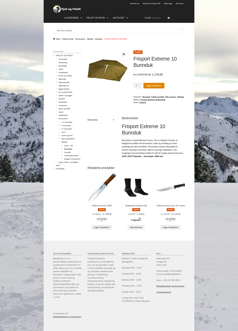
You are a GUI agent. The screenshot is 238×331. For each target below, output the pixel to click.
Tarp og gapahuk (67, 139)
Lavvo (63, 132)
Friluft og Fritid (67, 39)
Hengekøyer (63, 72)
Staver (61, 112)
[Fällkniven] (101, 221)
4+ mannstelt (66, 129)
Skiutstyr (62, 99)
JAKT (58, 165)
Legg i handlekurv (154, 85)
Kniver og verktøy (65, 76)
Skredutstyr (63, 102)
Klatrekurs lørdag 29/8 (151, 3)
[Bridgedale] (136, 221)
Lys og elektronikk (65, 92)
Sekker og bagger (65, 95)
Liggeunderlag (64, 89)
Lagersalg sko (64, 86)
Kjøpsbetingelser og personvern (170, 286)
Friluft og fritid (95, 18)
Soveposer (63, 105)
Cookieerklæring (163, 292)
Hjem (58, 39)
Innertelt (67, 152)
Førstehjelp (63, 66)
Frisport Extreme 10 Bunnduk (153, 100)
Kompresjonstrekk (71, 156)
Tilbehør (90, 39)
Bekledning (63, 62)
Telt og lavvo (80, 39)
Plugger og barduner (72, 159)
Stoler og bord (66, 135)
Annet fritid (63, 59)
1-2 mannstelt (66, 122)
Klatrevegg (168, 3)
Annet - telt (68, 146)
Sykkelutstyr (63, 115)
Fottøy (61, 69)
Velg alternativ (136, 227)
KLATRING (60, 169)
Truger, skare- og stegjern (68, 162)
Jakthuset (119, 18)
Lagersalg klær (64, 82)
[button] (124, 54)
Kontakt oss (134, 3)
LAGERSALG (62, 79)
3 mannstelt (66, 125)
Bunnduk (98, 39)
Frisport (142, 102)
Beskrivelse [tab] (93, 120)
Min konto (179, 3)
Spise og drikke (64, 109)
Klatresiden (72, 18)
